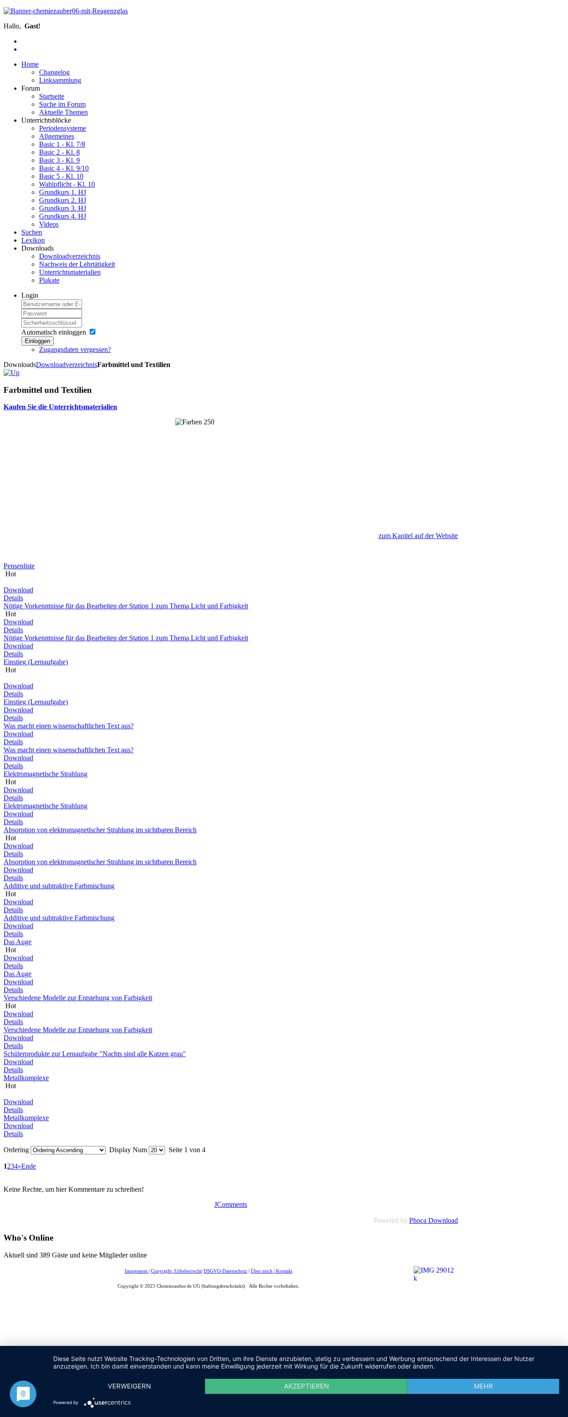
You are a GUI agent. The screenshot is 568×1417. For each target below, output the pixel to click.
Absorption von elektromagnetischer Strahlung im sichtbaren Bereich (100, 830)
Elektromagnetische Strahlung (45, 774)
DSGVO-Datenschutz (225, 1271)
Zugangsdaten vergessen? (75, 349)
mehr (483, 1386)
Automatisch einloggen (53, 332)
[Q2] (12, 372)
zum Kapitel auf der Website (418, 535)
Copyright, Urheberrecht (176, 1271)
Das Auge (18, 942)
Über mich (261, 1271)
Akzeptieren (306, 1386)
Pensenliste (19, 566)
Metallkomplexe (26, 1078)
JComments (230, 1204)
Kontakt (284, 1271)
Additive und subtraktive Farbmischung (59, 886)
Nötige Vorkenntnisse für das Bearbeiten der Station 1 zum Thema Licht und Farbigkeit (126, 606)
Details (13, 598)
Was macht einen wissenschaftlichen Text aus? (69, 726)
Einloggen (37, 341)
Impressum (137, 1271)
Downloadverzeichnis (66, 364)
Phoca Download (433, 1220)
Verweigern (129, 1386)
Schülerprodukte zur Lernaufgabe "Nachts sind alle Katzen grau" (95, 1054)
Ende (28, 1166)
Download (18, 590)
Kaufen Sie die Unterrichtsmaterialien (60, 407)
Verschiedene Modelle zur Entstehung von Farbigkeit (78, 998)
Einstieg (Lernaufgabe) (36, 662)
